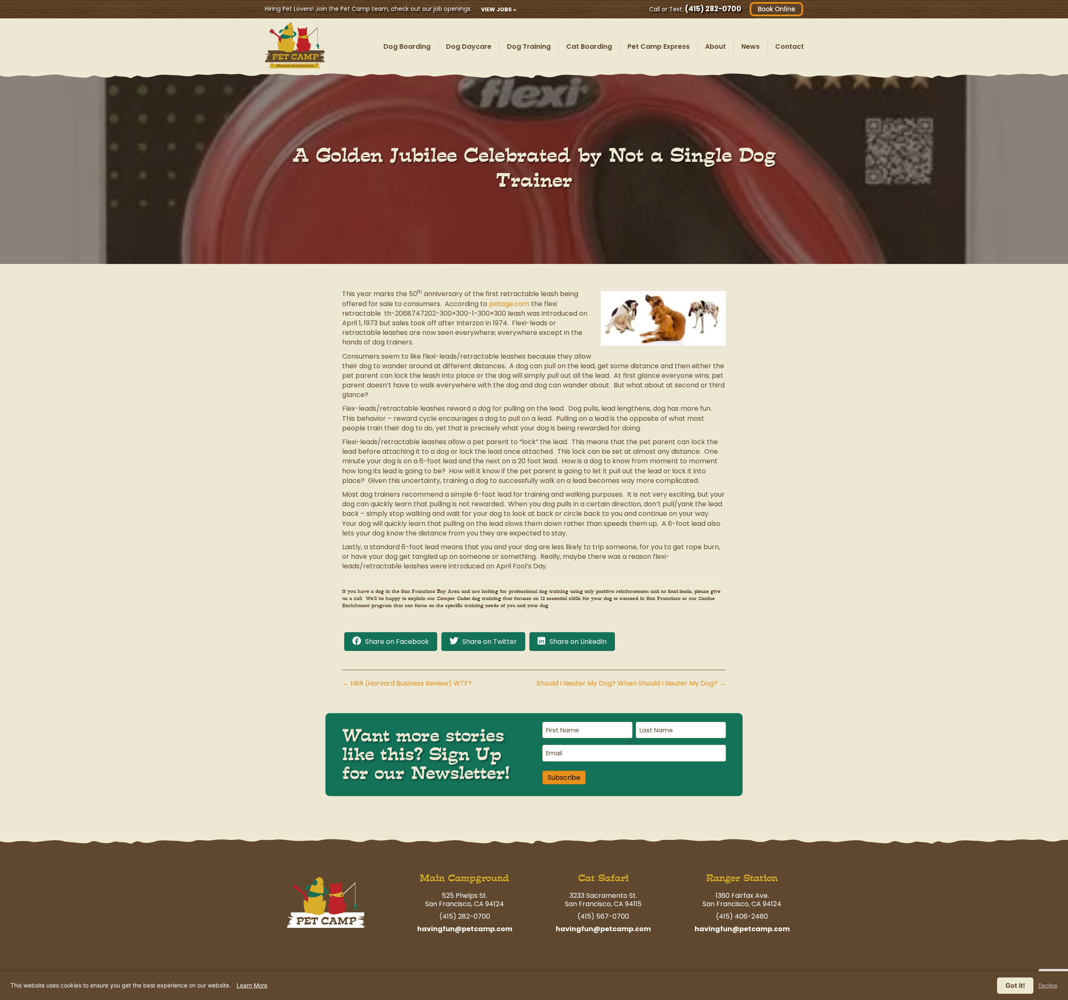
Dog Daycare (468, 46)
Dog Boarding (407, 46)
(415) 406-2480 (742, 916)
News (750, 46)
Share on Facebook (397, 641)
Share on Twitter (489, 641)
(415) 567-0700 (603, 916)
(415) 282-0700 (713, 9)
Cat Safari (603, 878)
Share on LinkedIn (578, 641)
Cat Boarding (589, 46)
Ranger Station (742, 878)
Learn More (252, 985)
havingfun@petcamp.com (464, 929)
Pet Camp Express (658, 46)
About (715, 46)
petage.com (509, 304)
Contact (789, 46)
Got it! (1015, 985)
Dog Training (529, 46)
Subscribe (564, 777)
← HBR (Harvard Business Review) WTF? (407, 683)
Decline (1048, 985)
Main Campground (464, 878)
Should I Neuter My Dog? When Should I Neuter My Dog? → (631, 683)
